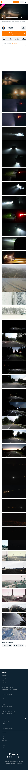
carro (4, 676)
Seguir (23, 28)
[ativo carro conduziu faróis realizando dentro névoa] (13, 160)
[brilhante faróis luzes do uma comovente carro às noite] (13, 477)
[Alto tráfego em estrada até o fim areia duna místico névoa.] (13, 270)
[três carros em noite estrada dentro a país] (13, 491)
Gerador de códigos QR (7, 725)
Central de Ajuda (5, 752)
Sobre (3, 756)
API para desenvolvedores (7, 718)
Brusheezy (4, 706)
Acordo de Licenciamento (7, 732)
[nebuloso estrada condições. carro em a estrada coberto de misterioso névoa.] (13, 77)
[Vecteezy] (2, 2)
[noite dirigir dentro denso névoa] (13, 132)
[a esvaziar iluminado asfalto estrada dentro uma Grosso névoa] (5, 545)
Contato (3, 754)
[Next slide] (23, 676)
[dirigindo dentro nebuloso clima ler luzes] (13, 215)
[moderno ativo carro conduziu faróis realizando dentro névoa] (13, 229)
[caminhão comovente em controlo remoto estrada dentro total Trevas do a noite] (13, 532)
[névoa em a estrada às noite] (13, 201)
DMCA (3, 735)
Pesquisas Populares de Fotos (8, 742)
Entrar (22, 2)
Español (4, 769)
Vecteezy (4, 708)
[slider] (12, 17)
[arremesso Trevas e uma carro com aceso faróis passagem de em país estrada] (13, 518)
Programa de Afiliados (7, 737)
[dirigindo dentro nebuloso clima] (13, 243)
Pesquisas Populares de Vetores (9, 739)
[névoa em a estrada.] (13, 187)
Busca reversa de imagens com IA (9, 720)
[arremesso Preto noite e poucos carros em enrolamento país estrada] (13, 463)
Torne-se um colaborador (7, 759)
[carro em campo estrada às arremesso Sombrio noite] (13, 505)
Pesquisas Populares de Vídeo (8, 744)
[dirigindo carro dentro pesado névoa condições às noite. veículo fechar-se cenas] (13, 105)
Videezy (3, 711)
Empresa (4, 713)
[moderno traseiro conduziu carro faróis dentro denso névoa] (13, 174)
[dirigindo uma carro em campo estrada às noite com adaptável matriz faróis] (13, 325)
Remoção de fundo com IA (8, 722)
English (3, 766)
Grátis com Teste (14, 33)
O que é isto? (14, 43)
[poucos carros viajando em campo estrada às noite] (11, 555)
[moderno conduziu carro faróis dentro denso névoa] (13, 146)
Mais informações (6, 46)
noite (15, 676)
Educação (4, 715)
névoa (9, 676)
